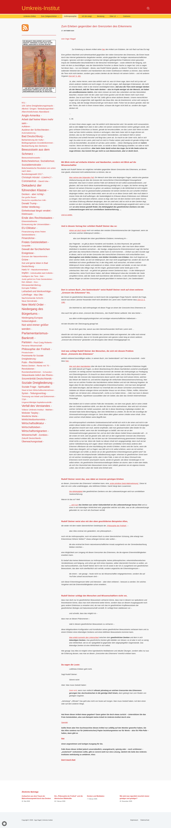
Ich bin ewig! (87, 16)
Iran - (42, 276)
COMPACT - (47, 177)
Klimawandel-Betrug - (32, 285)
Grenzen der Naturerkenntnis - (35, 256)
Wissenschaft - (30, 434)
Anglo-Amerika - (32, 115)
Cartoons (126, 16)
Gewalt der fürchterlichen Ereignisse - (36, 251)
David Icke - (44, 181)
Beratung (100, 16)
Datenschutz (145, 820)
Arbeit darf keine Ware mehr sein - (37, 121)
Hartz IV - (26, 269)
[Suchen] (148, 8)
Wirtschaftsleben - (32, 427)
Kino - (36, 282)
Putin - (25, 362)
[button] (4, 823)
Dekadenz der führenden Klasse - (35, 188)
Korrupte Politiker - (30, 288)
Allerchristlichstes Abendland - (36, 112)
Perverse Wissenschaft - (32, 346)
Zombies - (44, 435)
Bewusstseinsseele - (31, 157)
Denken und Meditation (95, 796)
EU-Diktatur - (29, 227)
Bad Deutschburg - (33, 136)
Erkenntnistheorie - (30, 221)
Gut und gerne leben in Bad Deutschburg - (35, 265)
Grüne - (26, 259)
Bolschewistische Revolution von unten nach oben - (39, 169)
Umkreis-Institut (41, 8)
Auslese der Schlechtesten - (36, 129)
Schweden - (48, 372)
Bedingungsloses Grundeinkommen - (38, 143)
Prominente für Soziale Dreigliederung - (32, 357)
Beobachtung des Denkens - (35, 146)
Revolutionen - (29, 369)
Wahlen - (49, 410)
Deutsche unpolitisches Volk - (34, 200)
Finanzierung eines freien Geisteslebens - (34, 233)
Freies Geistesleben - (35, 242)
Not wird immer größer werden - (35, 326)
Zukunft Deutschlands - (32, 438)
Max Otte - (39, 294)
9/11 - (24, 103)
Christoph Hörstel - (31, 177)
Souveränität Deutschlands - (37, 378)
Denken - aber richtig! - (33, 194)
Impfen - (26, 273)
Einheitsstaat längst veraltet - (37, 210)
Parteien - (27, 342)
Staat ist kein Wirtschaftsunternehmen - (38, 390)
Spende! (64, 722)
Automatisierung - (29, 133)
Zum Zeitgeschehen (49, 16)
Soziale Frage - (30, 386)
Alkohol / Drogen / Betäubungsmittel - (38, 109)
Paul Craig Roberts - (43, 342)
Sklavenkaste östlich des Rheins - (38, 375)
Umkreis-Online (29, 16)
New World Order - (34, 304)
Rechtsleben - (36, 362)
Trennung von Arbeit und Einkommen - (39, 396)
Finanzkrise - (29, 238)
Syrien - (26, 393)
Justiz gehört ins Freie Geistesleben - (37, 279)
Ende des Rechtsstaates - (38, 217)
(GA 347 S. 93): (75, 76)
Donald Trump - (30, 203)
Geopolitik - (27, 246)
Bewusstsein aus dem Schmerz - (36, 152)
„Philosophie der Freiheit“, (117, 526)
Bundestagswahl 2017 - (33, 174)
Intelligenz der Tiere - (30, 276)
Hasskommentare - (40, 269)
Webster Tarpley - (31, 413)
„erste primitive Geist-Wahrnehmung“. (124, 483)
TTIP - (24, 399)
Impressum (134, 820)
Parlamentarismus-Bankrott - (35, 335)
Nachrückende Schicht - (33, 298)
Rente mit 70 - (43, 365)
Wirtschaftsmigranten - (35, 430)
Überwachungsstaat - (33, 441)
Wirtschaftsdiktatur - (34, 423)
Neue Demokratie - (30, 301)
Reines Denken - (29, 366)
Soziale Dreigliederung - (38, 382)
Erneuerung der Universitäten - (36, 224)
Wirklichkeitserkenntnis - (34, 419)
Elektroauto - (28, 214)
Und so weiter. (67, 215)
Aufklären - (26, 126)
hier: (67, 361)
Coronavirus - (30, 181)
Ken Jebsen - (27, 282)
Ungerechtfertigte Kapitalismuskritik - (37, 402)
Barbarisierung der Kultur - (33, 140)
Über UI (113, 16)
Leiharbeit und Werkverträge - (37, 291)
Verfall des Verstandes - (37, 405)
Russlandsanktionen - (32, 372)
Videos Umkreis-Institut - (33, 410)
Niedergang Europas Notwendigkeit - (32, 319)
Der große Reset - (29, 197)
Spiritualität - (44, 386)
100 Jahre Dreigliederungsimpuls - (38, 106)
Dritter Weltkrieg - (31, 207)
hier (103, 49)
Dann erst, (73, 690)
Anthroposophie (70, 16)
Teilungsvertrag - (38, 393)
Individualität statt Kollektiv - (42, 273)
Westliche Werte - (30, 416)
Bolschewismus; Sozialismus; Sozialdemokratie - (38, 163)
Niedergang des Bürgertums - (32, 311)
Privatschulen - (28, 352)
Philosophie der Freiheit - (37, 349)
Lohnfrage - (27, 294)
